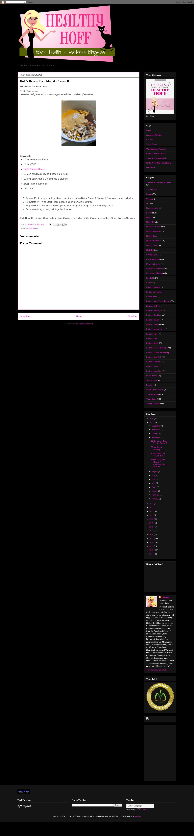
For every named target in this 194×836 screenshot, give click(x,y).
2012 (151, 550)
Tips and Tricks (152, 394)
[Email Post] (50, 224)
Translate (144, 809)
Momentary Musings (154, 273)
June (154, 479)
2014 (151, 542)
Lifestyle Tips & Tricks (155, 153)
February (156, 494)
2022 (151, 511)
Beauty (149, 194)
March (155, 491)
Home (79, 316)
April (154, 487)
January (155, 498)
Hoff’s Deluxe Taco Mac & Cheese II (159, 442)
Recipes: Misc (151, 333)
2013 (151, 546)
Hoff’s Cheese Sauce (34, 169)
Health (149, 217)
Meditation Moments (154, 268)
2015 (151, 538)
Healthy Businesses (153, 231)
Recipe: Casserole (153, 287)
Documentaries (152, 208)
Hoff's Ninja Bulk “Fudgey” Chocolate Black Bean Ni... (158, 463)
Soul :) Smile (151, 380)
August (155, 471)
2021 (151, 515)
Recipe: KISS (151, 296)
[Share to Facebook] (63, 224)
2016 (151, 534)
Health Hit (150, 222)
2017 (151, 530)
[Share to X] (60, 224)
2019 (151, 522)
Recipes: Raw (151, 338)
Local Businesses (153, 259)
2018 (151, 526)
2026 (151, 418)
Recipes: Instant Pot (154, 329)
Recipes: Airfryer (153, 305)
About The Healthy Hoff (156, 158)
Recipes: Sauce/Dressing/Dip (157, 352)
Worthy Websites (153, 403)
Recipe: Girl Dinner (154, 291)
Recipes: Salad (152, 343)
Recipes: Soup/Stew (154, 371)
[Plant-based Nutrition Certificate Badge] (147, 718)
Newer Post (25, 316)
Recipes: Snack (152, 366)
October (155, 433)
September (156, 437)
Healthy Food (151, 236)
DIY (148, 203)
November (156, 429)
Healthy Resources (153, 240)
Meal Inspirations (153, 264)
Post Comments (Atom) (84, 323)
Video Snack (151, 399)
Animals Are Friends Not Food (158, 182)
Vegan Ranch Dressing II (156, 448)
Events (149, 212)
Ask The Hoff (151, 189)
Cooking (149, 198)
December (156, 425)
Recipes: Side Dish (153, 357)
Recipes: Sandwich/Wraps (156, 347)
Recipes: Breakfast (153, 315)
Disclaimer (150, 167)
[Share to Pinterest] (65, 224)
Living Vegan (151, 254)
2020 (151, 519)
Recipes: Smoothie (153, 361)
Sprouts (149, 385)
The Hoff (165, 597)
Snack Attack (151, 375)
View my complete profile (156, 669)
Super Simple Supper (154, 389)
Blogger (137, 816)
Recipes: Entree (32, 228)
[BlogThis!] (57, 224)
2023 (151, 507)
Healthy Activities (153, 226)
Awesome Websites (153, 135)
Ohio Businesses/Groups (156, 148)
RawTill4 (150, 277)
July (154, 475)
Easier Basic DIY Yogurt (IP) (158, 454)
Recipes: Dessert (152, 319)
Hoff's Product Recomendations (158, 162)
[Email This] (55, 224)
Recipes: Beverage (153, 310)
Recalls (149, 282)
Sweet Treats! (151, 144)
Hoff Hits (150, 250)
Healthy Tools (152, 245)
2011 (151, 554)
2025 (151, 422)
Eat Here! (150, 139)
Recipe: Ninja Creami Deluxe (158, 301)
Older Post (132, 316)
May (154, 483)
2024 (151, 503)
